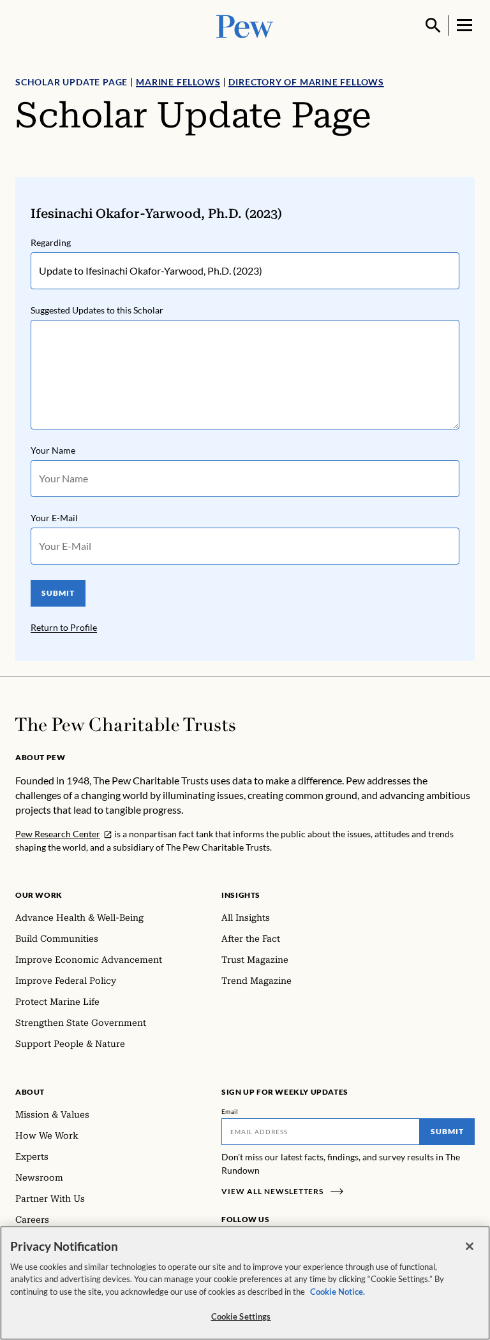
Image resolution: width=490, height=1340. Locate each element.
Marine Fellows (178, 81)
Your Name (53, 450)
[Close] (470, 1246)
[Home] (125, 724)
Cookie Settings (241, 1316)
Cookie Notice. (337, 1291)
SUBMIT (58, 593)
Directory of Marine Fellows (306, 81)
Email (230, 1111)
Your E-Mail (54, 517)
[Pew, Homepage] (245, 25)
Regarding (51, 242)
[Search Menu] (433, 25)
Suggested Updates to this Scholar (97, 310)
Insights (240, 895)
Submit (447, 1131)
